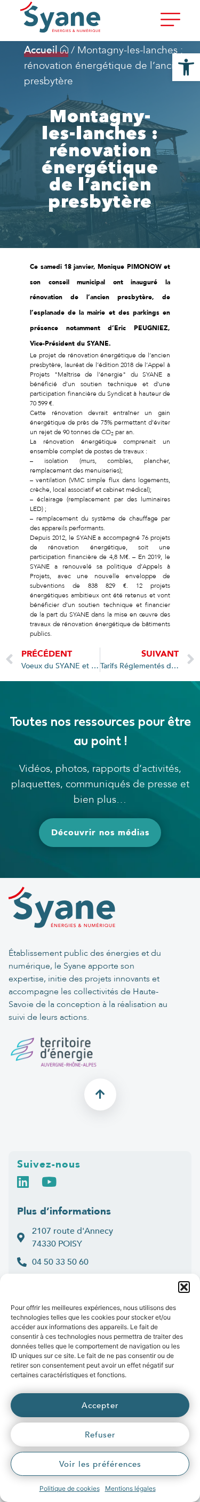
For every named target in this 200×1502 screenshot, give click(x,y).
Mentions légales (130, 1488)
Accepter (100, 1405)
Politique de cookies (69, 1488)
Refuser (100, 1434)
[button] (184, 1287)
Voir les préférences (100, 1464)
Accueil (42, 50)
